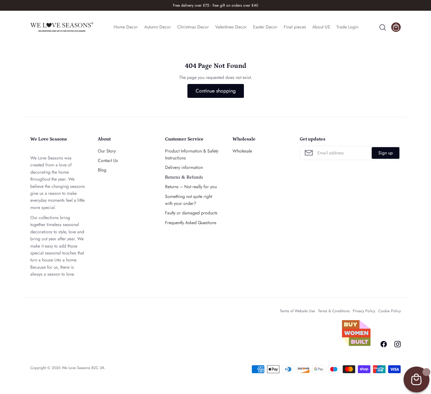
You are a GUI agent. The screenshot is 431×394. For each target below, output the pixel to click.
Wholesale (242, 151)
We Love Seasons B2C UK (83, 368)
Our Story (107, 151)
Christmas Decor (193, 27)
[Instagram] (397, 344)
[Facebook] (384, 344)
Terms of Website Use (297, 311)
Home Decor (126, 27)
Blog (102, 170)
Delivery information (184, 167)
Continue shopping (216, 90)
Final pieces (295, 27)
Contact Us (108, 160)
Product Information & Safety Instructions (191, 154)
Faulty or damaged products (191, 213)
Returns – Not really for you (191, 186)
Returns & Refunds (184, 177)
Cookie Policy (389, 311)
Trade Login (347, 27)
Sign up (385, 153)
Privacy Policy (364, 311)
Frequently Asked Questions (190, 222)
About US (321, 27)
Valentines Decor (231, 27)
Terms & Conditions (334, 311)
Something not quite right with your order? (188, 199)
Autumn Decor (157, 27)
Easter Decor (265, 27)
